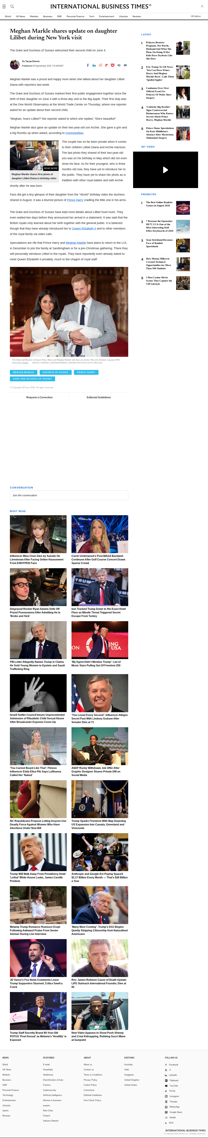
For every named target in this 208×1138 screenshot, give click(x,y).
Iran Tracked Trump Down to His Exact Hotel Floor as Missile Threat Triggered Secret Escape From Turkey (99, 612)
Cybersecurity (49, 1090)
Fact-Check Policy (92, 1100)
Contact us (89, 1069)
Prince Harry (75, 200)
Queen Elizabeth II (84, 228)
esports (46, 1105)
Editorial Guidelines (99, 397)
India (126, 1069)
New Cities (48, 1110)
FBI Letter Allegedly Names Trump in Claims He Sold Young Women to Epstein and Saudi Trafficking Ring (37, 665)
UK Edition (196, 16)
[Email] (119, 65)
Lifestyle (123, 16)
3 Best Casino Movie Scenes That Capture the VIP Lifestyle (159, 280)
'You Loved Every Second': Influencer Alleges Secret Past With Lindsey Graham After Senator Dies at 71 (100, 719)
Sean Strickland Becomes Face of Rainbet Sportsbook (159, 243)
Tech (91, 16)
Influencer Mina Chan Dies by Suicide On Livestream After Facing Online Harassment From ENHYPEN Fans (36, 559)
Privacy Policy (90, 1080)
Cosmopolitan (74, 133)
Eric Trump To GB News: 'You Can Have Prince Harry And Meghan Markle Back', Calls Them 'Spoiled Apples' (160, 73)
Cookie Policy (90, 1085)
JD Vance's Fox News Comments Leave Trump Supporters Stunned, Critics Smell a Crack (36, 983)
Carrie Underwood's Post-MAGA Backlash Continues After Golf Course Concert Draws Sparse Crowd (98, 559)
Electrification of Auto (53, 1080)
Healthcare (48, 1075)
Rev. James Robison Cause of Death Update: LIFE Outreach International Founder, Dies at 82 (99, 983)
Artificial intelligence (52, 1095)
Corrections (89, 1090)
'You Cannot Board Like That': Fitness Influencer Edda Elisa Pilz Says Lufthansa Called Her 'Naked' (35, 771)
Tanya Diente (32, 61)
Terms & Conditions (93, 1075)
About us (88, 1064)
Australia (128, 1064)
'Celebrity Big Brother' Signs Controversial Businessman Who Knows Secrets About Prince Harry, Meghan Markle (159, 113)
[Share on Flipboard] (107, 65)
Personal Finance (75, 16)
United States (130, 1085)
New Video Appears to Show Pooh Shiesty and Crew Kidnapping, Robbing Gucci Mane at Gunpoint (98, 1036)
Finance (47, 1085)
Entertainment (106, 16)
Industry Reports (51, 1121)
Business (47, 16)
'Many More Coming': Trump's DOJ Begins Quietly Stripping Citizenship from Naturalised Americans (100, 930)
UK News (20, 16)
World (8, 16)
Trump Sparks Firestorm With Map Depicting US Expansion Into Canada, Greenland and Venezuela (99, 824)
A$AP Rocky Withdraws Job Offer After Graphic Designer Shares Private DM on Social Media (96, 771)
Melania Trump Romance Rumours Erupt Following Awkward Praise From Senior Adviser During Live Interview (35, 930)
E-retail (46, 1064)
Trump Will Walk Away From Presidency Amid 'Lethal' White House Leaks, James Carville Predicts (37, 877)
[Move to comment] (125, 65)
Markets (34, 16)
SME (59, 16)
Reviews (137, 16)
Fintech (46, 1116)
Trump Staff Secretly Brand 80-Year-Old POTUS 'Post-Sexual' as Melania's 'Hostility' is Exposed (38, 1036)
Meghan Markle (76, 242)
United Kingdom (131, 1080)
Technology (7, 1095)
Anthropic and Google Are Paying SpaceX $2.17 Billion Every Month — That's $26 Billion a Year (100, 877)
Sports (5, 1110)
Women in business (52, 1100)
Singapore (129, 1075)
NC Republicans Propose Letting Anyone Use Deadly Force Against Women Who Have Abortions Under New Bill (38, 824)
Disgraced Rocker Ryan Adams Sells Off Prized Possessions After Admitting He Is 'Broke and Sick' (35, 612)
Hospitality (48, 1069)
